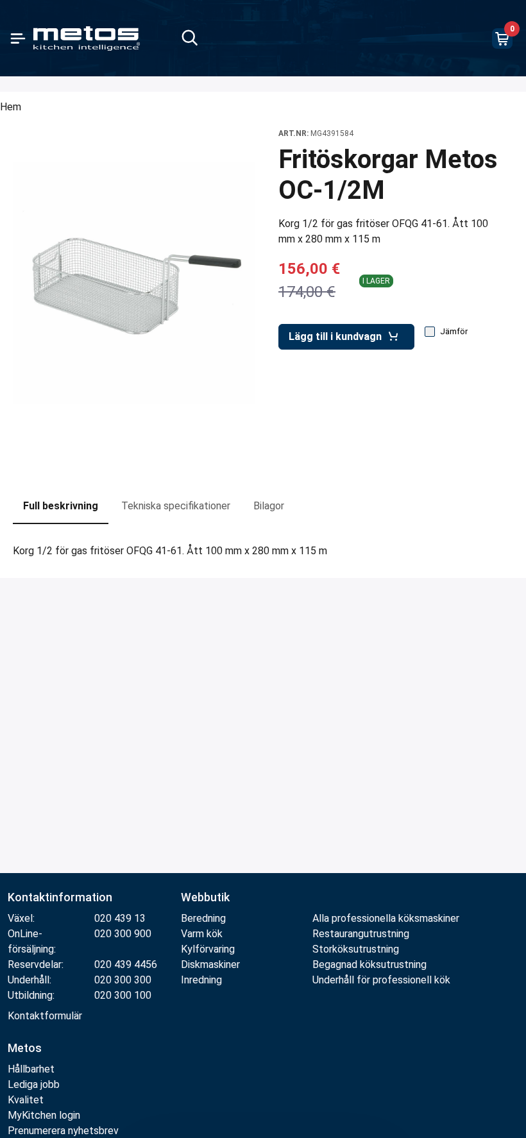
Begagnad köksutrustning (369, 964)
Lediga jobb (34, 1084)
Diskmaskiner (210, 964)
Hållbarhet (31, 1069)
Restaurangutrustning (360, 934)
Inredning (201, 980)
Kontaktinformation (60, 897)
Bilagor (268, 506)
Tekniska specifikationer (175, 506)
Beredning (203, 918)
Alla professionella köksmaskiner (385, 918)
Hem (10, 107)
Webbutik (205, 897)
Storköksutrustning (355, 949)
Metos (25, 1048)
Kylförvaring (208, 949)
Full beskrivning (60, 506)
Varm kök (202, 934)
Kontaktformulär (45, 1016)
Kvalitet (26, 1100)
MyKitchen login (44, 1115)
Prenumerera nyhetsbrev (63, 1131)
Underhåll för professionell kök (381, 980)
